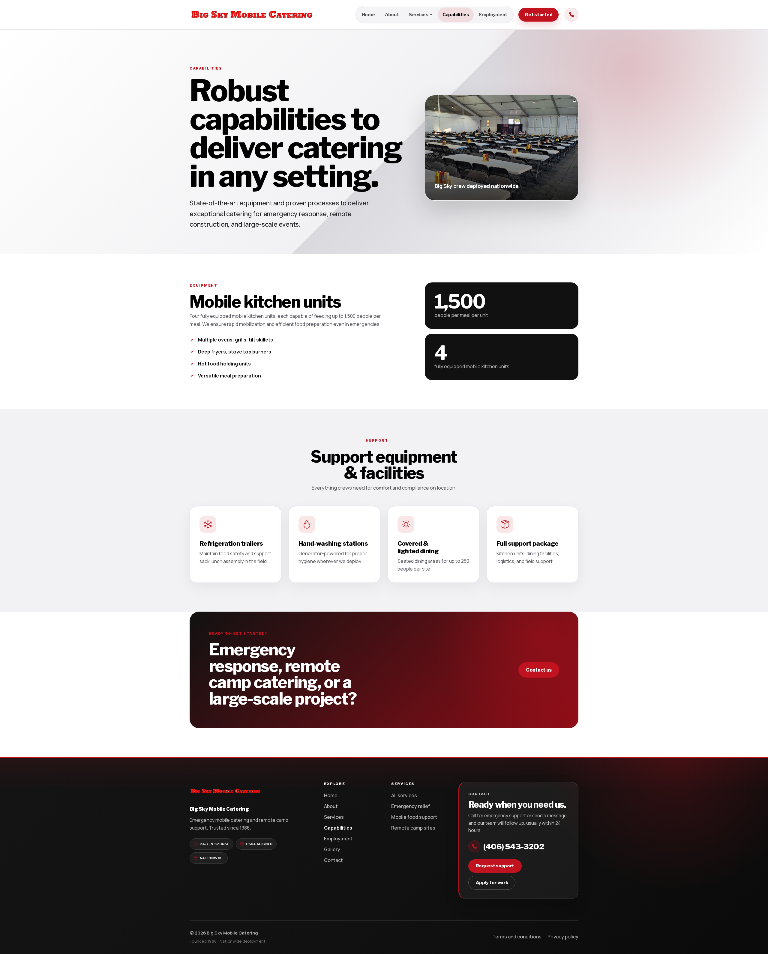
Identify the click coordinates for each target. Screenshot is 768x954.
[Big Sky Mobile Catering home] (252, 14)
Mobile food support (414, 817)
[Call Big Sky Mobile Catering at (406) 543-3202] (571, 15)
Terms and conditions (517, 936)
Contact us (539, 670)
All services (404, 795)
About (392, 14)
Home (368, 14)
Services (334, 817)
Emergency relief (410, 806)
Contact (333, 860)
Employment (493, 14)
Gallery (332, 849)
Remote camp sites (413, 827)
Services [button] (418, 14)
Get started (538, 14)
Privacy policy (563, 936)
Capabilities (455, 14)
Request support (495, 866)
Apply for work (492, 882)
